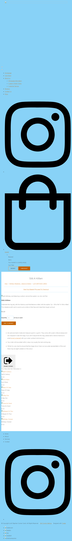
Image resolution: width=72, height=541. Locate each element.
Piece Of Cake (5, 390)
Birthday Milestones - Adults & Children (20, 283)
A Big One (4, 398)
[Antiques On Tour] (7, 411)
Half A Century (5, 374)
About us (7, 78)
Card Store (8, 76)
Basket (13, 268)
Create (64, 523)
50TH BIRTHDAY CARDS (40, 283)
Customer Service (13, 86)
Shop (6, 283)
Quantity (4, 317)
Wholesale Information (15, 81)
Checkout (24, 268)
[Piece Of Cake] (6, 387)
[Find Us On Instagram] (38, 519)
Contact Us (8, 91)
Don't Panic (4, 382)
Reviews (7, 89)
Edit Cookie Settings (46, 523)
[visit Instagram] (38, 172)
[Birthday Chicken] (7, 419)
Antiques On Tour (6, 414)
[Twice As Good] (6, 403)
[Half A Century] (6, 371)
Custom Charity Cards (14, 83)
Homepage (8, 73)
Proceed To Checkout (42, 289)
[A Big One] (5, 395)
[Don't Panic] (5, 379)
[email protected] (16, 338)
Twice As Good (5, 406)
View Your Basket (28, 289)
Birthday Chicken (6, 422)
